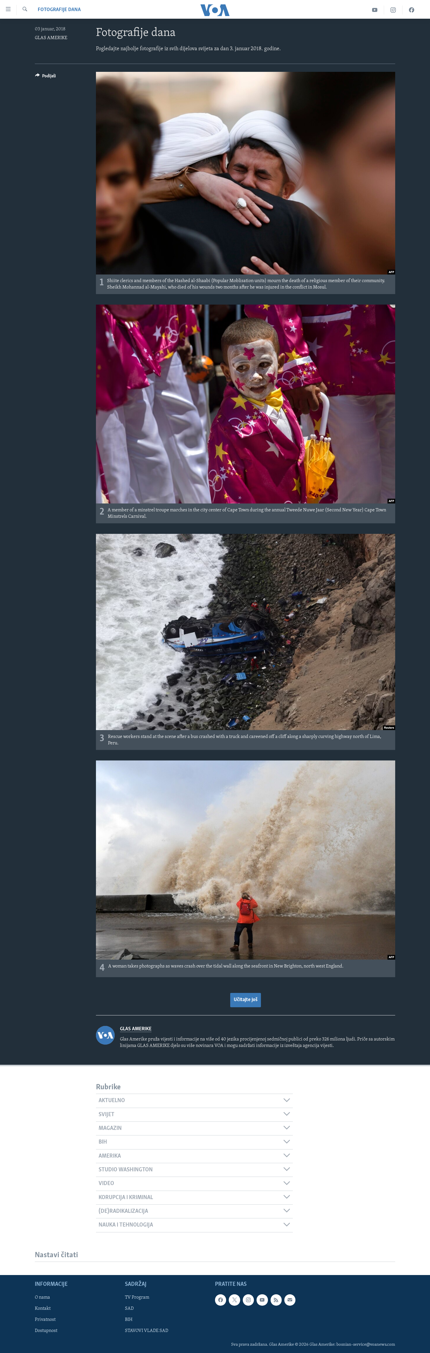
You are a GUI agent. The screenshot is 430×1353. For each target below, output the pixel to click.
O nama (42, 1297)
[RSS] (276, 1299)
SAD (129, 1308)
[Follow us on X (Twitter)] (234, 1299)
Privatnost (45, 1319)
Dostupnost (46, 1330)
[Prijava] (289, 1299)
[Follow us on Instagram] (248, 1299)
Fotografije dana (59, 10)
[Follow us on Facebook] (220, 1299)
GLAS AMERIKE (51, 38)
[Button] (45, 77)
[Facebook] (412, 10)
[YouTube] (375, 10)
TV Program (137, 1297)
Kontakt (43, 1308)
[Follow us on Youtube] (262, 1299)
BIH (129, 1319)
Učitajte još (245, 1000)
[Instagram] (393, 10)
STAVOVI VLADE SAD (146, 1330)
